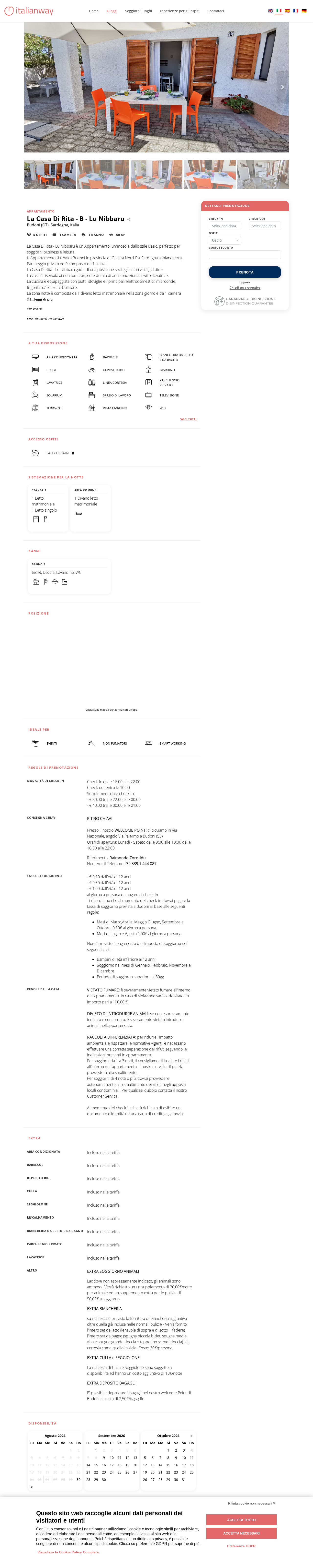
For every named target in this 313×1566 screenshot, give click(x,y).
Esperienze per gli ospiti (180, 11)
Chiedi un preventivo (245, 287)
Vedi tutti (188, 419)
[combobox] (225, 240)
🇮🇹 (278, 10)
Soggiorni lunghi (138, 11)
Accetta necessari (241, 1533)
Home (94, 11)
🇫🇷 (295, 10)
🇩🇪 (304, 10)
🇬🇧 (270, 10)
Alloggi (111, 11)
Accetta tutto (241, 1520)
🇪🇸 (287, 10)
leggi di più (43, 299)
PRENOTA (245, 272)
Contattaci (215, 11)
